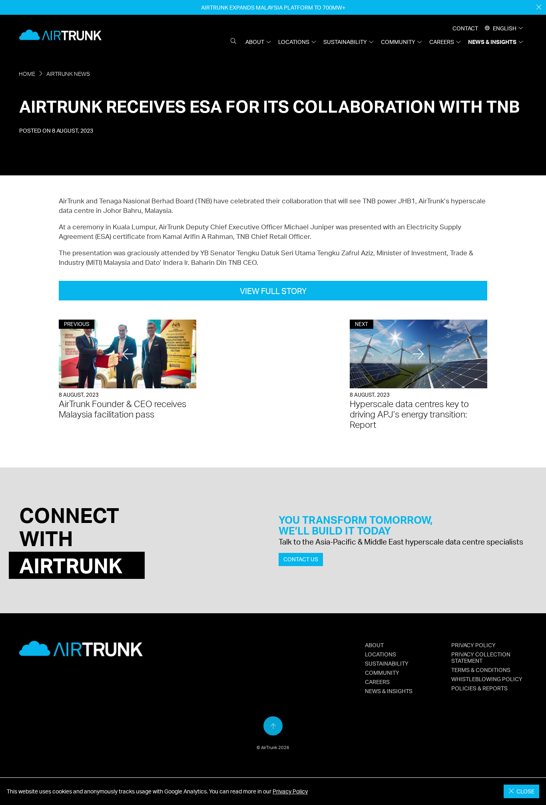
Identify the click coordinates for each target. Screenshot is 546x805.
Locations (293, 41)
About (254, 41)
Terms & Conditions (480, 669)
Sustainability (345, 41)
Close (524, 791)
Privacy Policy (290, 791)
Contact (465, 28)
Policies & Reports (479, 688)
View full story (273, 291)
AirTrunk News (68, 73)
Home (27, 73)
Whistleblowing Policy (486, 678)
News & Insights (492, 41)
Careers (441, 41)
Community (398, 41)
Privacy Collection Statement (480, 657)
